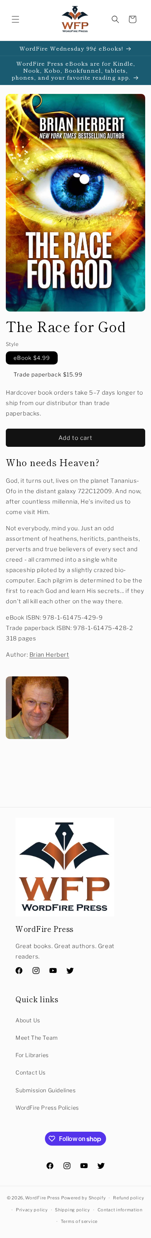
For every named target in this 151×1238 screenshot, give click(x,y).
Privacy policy (32, 1209)
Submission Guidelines (45, 1090)
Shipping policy (72, 1209)
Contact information (120, 1209)
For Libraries (32, 1055)
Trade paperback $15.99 (48, 374)
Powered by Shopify (83, 1198)
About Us (27, 1020)
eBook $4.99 (32, 357)
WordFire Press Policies (47, 1107)
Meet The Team (36, 1037)
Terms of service (79, 1221)
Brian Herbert (49, 654)
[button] (15, 19)
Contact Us (30, 1072)
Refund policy (128, 1198)
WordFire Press (42, 1198)
